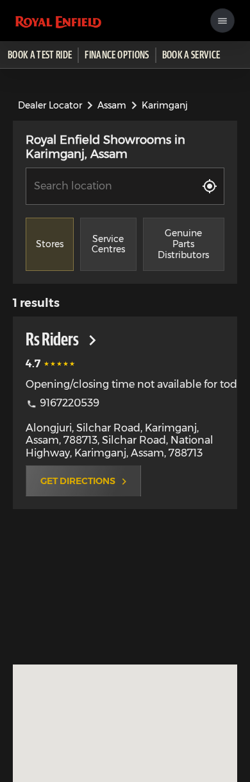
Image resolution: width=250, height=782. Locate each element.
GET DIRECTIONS (77, 481)
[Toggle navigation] (222, 20)
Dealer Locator (50, 105)
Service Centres (108, 244)
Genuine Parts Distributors (183, 244)
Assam (111, 105)
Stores (49, 244)
